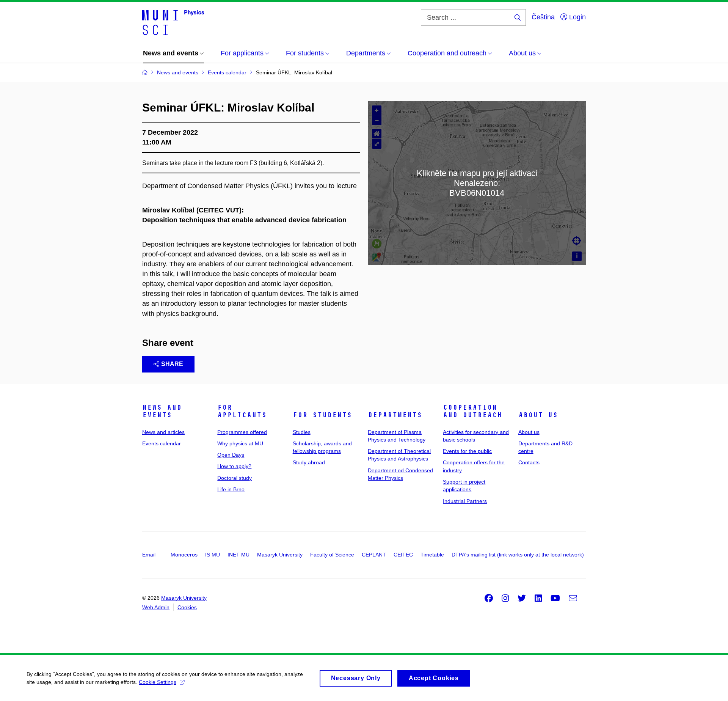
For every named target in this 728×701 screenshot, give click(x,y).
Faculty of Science (332, 555)
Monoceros (184, 555)
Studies (302, 432)
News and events (162, 411)
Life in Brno (231, 489)
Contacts (529, 462)
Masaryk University (280, 555)
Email (148, 555)
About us (538, 415)
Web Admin (155, 607)
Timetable (432, 555)
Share (172, 364)
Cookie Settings (157, 682)
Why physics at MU (240, 443)
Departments (395, 415)
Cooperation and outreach (472, 411)
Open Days (230, 455)
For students (322, 415)
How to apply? (234, 466)
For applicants (242, 411)
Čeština (543, 17)
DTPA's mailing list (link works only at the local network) (518, 555)
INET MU (238, 555)
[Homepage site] (173, 22)
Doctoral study (234, 478)
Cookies (187, 607)
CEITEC (403, 555)
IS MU (212, 555)
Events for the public (467, 451)
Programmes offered (242, 432)
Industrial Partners (465, 501)
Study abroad (309, 462)
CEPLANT (374, 555)
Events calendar (161, 443)
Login (576, 17)
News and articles (163, 432)
